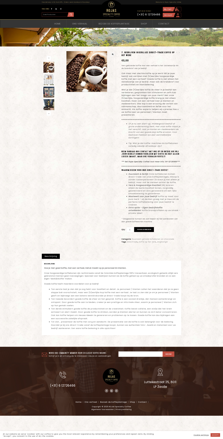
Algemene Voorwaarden (102, 409)
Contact (163, 23)
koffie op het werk (147, 242)
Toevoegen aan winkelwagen (144, 229)
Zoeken (70, 14)
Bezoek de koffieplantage (114, 23)
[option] (49, 67)
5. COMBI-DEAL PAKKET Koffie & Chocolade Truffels (176, 56)
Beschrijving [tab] (51, 256)
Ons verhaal (79, 23)
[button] (112, 54)
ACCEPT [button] (215, 435)
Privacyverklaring (124, 409)
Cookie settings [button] (201, 435)
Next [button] (48, 113)
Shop (144, 23)
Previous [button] (48, 58)
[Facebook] (51, 9)
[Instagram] (61, 9)
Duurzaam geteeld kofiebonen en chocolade (153, 239)
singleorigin (162, 242)
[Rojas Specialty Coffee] (111, 10)
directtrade (132, 242)
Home (57, 23)
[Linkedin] (56, 9)
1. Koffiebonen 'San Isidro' (179, 55)
